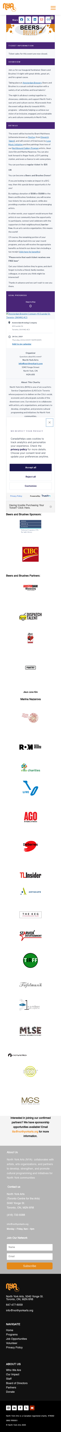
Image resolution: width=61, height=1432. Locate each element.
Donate (10, 1392)
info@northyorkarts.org (17, 1224)
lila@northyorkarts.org (25, 1131)
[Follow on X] (26, 1408)
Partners (11, 1387)
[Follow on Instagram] (8, 1408)
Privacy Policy (14, 1347)
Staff (9, 1379)
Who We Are (13, 1370)
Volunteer (11, 1343)
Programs (12, 1334)
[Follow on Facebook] (20, 1408)
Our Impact (12, 1374)
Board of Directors (17, 1383)
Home (9, 1330)
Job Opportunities (16, 1339)
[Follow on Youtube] (32, 1408)
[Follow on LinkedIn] (14, 1408)
